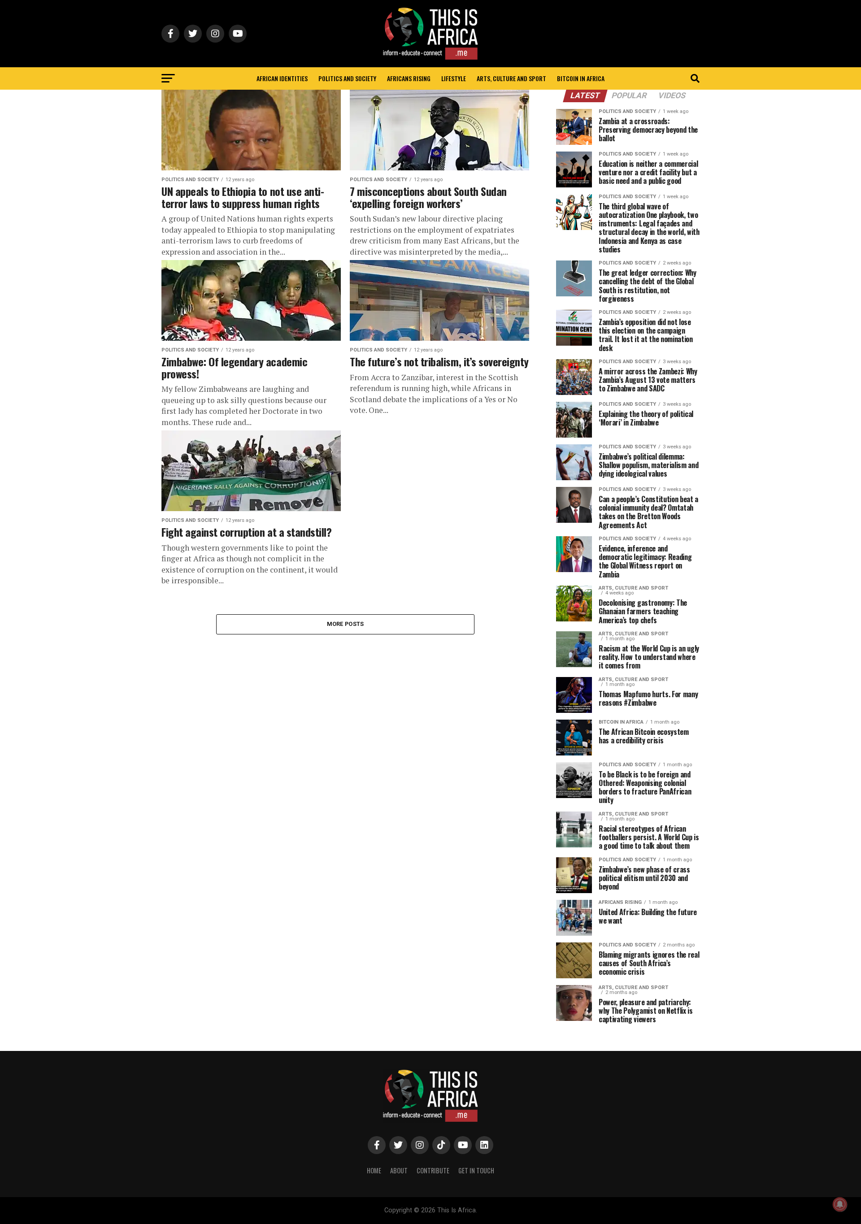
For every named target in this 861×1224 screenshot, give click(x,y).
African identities (282, 78)
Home (374, 1170)
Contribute (433, 1170)
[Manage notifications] (840, 1204)
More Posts (345, 624)
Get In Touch (476, 1170)
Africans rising (408, 78)
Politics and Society (347, 78)
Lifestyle (453, 78)
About (399, 1170)
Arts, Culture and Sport (511, 78)
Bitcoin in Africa (580, 78)
